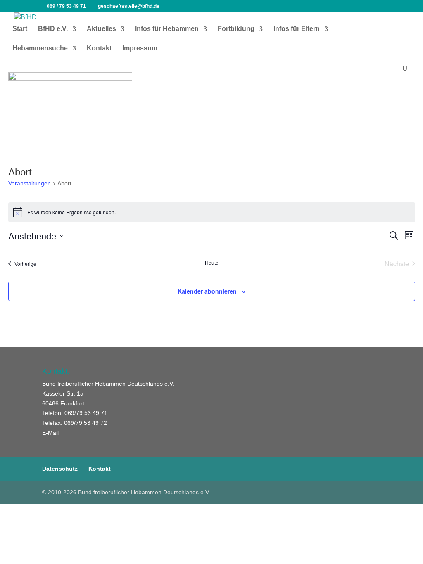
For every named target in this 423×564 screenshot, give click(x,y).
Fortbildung (236, 29)
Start (19, 29)
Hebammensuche (40, 48)
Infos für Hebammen (167, 29)
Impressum (139, 48)
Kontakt (99, 48)
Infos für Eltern (296, 29)
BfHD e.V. (53, 29)
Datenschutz (60, 468)
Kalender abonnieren (207, 291)
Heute (212, 262)
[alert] (211, 212)
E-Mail (50, 432)
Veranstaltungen (29, 183)
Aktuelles (101, 29)
